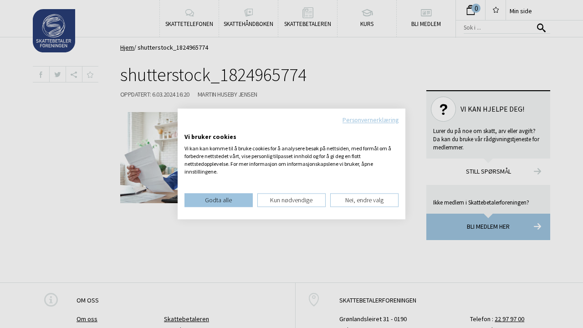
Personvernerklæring (371, 120)
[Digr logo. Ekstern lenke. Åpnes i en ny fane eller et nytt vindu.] (190, 127)
